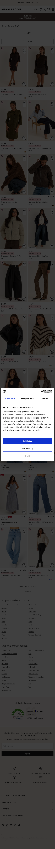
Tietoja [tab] (45, 398)
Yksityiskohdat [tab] (27, 398)
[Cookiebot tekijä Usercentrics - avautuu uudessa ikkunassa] (41, 391)
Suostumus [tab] (10, 398)
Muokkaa (26, 448)
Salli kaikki (27, 441)
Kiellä (27, 456)
